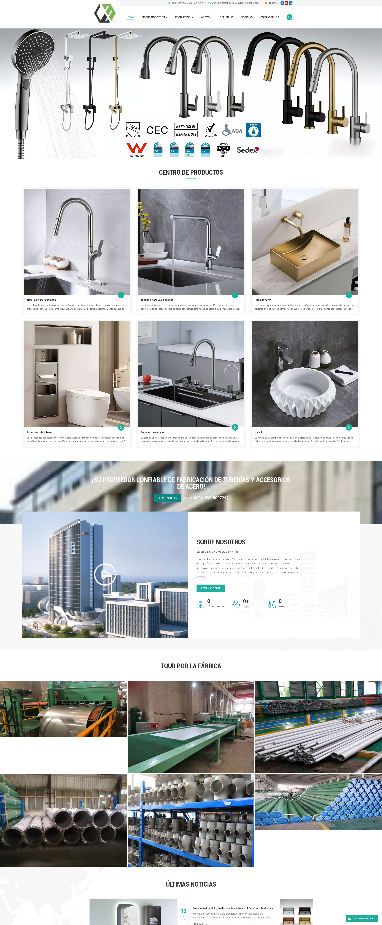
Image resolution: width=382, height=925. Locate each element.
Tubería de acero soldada (41, 300)
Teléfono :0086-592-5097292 (187, 2)
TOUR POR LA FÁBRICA (191, 666)
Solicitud (226, 17)
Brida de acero (263, 300)
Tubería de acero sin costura (157, 300)
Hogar (130, 17)
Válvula (259, 432)
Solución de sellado (152, 432)
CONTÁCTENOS (269, 17)
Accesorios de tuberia (39, 432)
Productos (183, 17)
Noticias (247, 17)
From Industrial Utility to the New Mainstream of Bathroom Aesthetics (233, 908)
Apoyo (205, 17)
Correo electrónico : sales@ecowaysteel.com (235, 2)
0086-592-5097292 (211, 497)
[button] (188, 155)
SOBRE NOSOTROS (153, 17)
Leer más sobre (211, 588)
